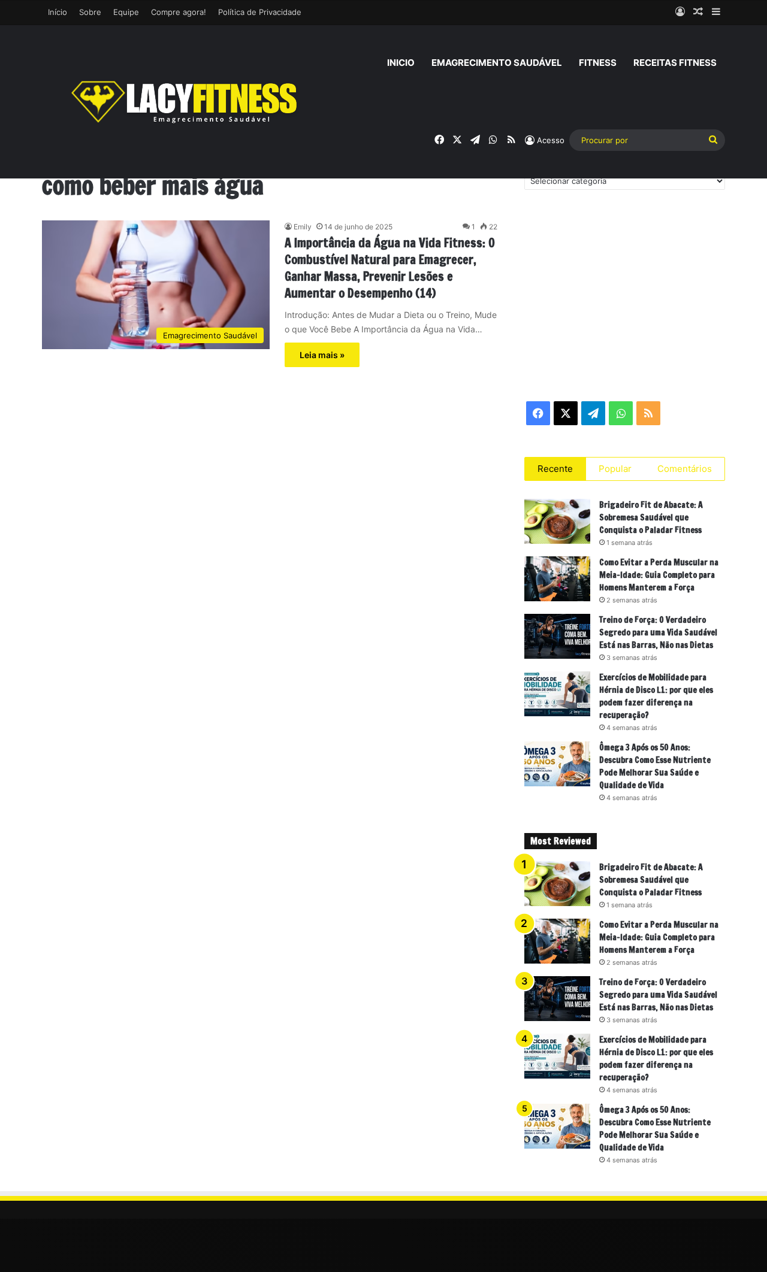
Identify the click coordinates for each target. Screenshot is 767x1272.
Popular (615, 468)
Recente (555, 468)
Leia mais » (322, 355)
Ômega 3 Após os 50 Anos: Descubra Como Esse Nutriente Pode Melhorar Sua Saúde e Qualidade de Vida (655, 766)
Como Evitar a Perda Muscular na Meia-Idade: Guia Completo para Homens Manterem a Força (658, 574)
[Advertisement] (624, 295)
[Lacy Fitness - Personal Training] (186, 101)
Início (57, 12)
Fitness (598, 62)
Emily (303, 226)
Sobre (90, 12)
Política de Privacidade (259, 12)
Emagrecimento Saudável (496, 62)
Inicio (401, 62)
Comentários (684, 468)
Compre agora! (178, 12)
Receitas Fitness (675, 62)
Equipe (126, 12)
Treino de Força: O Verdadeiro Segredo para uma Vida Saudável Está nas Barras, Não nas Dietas (658, 632)
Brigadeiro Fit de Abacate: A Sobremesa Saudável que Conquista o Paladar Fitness (651, 517)
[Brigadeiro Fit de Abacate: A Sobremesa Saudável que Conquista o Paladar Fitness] (557, 521)
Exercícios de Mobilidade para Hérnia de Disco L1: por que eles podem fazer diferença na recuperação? (656, 696)
